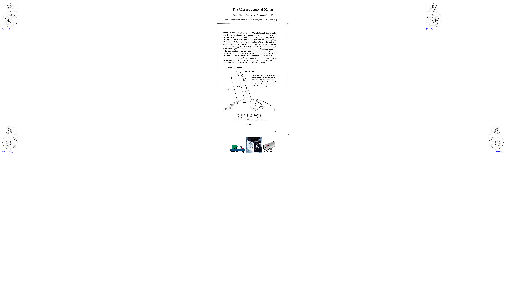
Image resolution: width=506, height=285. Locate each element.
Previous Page (7, 29)
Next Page (430, 29)
